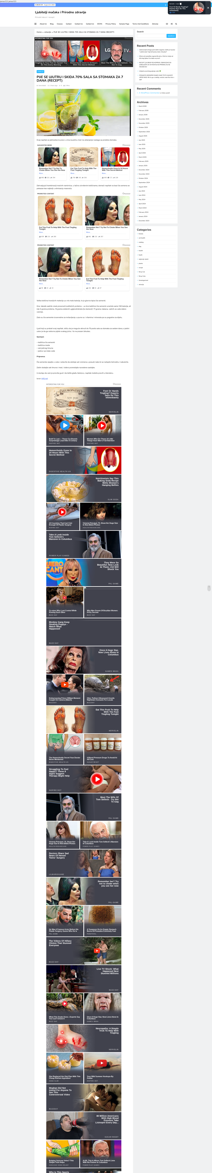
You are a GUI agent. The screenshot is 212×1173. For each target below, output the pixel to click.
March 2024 (143, 208)
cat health (142, 238)
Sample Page (124, 24)
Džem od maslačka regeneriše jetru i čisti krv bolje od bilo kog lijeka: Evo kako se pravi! (156, 57)
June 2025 (142, 144)
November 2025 (144, 123)
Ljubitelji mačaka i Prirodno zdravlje (60, 12)
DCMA (99, 24)
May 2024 (142, 200)
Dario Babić (42, 85)
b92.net (45, 379)
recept (141, 268)
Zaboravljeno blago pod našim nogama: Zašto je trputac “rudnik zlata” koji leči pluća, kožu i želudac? (157, 51)
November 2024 (144, 174)
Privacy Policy (111, 24)
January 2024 (143, 216)
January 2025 (143, 166)
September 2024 (144, 183)
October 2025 (143, 127)
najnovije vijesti (143, 259)
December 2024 (144, 170)
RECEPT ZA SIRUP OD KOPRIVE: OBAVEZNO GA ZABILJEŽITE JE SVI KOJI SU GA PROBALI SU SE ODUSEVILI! (155, 65)
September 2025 (144, 132)
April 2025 (142, 153)
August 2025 (143, 136)
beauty (141, 234)
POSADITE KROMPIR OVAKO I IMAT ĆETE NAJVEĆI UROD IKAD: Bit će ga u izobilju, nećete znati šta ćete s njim (156, 77)
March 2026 (143, 106)
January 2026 (143, 115)
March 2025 (143, 157)
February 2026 (143, 111)
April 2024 (142, 204)
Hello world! (166, 93)
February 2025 (143, 161)
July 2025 (142, 140)
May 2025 (142, 149)
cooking (141, 242)
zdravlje (40, 71)
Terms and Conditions (140, 24)
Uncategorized (143, 280)
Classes (60, 24)
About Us (43, 24)
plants (141, 263)
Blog (52, 24)
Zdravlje (155, 24)
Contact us (79, 24)
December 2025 (144, 119)
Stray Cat (142, 272)
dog (140, 246)
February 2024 (143, 212)
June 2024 (142, 195)
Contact (68, 24)
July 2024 (142, 191)
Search (140, 31)
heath (140, 255)
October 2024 (143, 178)
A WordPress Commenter (149, 93)
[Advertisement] (84, 295)
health (141, 251)
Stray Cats (142, 276)
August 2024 (143, 187)
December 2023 (144, 221)
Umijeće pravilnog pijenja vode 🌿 (150, 71)
